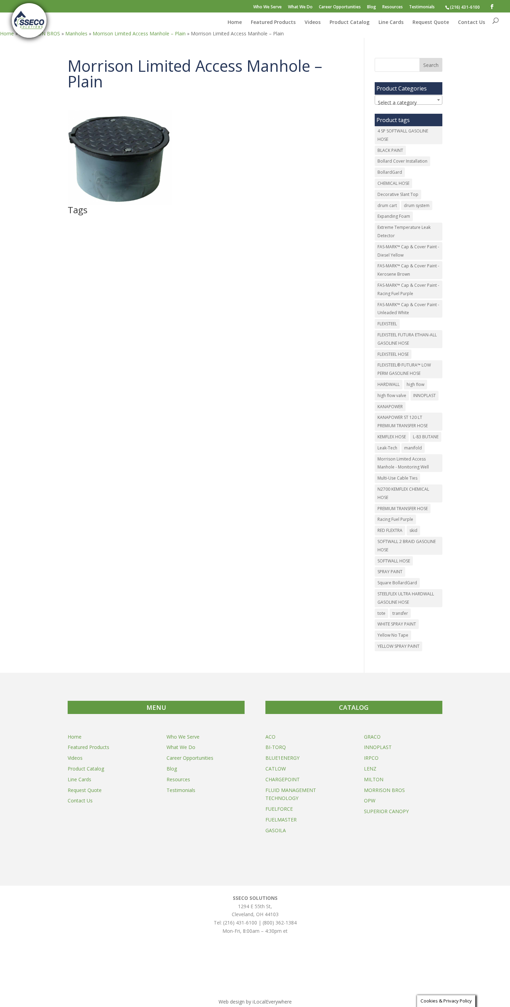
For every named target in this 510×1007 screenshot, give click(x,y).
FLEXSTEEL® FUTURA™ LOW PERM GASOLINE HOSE (404, 369)
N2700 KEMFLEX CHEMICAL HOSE (403, 493)
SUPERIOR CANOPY (386, 811)
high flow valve (391, 395)
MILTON (373, 779)
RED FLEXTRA (389, 530)
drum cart (387, 205)
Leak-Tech (387, 448)
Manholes (76, 33)
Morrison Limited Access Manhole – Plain (139, 33)
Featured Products (273, 22)
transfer (400, 613)
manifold (413, 448)
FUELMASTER (281, 819)
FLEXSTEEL (387, 324)
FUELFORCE (279, 809)
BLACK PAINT (390, 150)
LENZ (370, 768)
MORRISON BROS (384, 790)
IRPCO (371, 758)
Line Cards (391, 22)
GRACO (372, 736)
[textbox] (408, 102)
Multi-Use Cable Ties (397, 478)
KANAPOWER (390, 407)
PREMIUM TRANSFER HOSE (402, 508)
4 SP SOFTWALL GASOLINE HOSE (402, 135)
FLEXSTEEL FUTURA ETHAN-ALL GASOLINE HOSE (407, 339)
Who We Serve (267, 7)
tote (381, 613)
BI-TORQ (275, 747)
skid (413, 530)
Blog (371, 7)
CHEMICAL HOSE (393, 183)
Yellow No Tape (392, 635)
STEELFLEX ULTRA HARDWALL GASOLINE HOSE (405, 598)
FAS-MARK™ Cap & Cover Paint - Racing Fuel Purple (408, 289)
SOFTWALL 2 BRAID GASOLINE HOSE (406, 546)
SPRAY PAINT (389, 572)
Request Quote (431, 22)
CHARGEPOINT (282, 779)
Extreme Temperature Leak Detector (404, 231)
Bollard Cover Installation (402, 161)
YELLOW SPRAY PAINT (398, 646)
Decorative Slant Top (397, 194)
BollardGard (389, 172)
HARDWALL (388, 384)
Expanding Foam (393, 216)
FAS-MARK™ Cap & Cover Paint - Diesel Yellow (408, 251)
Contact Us (471, 22)
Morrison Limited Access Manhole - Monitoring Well (403, 463)
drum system (417, 205)
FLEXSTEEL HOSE (393, 354)
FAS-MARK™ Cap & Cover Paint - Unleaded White (408, 309)
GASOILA (275, 830)
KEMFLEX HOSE (391, 437)
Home (235, 22)
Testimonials (422, 7)
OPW (369, 800)
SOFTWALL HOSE (393, 561)
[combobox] (408, 100)
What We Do (300, 7)
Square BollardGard (397, 583)
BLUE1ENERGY (282, 758)
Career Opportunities (340, 7)
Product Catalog (349, 22)
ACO (270, 736)
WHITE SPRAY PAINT (396, 624)
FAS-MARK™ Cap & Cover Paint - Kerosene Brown (408, 270)
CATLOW (275, 768)
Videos (313, 22)
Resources (392, 7)
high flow (415, 384)
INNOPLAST (424, 395)
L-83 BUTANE (426, 437)
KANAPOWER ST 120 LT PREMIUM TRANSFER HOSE (402, 421)
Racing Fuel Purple (395, 519)
